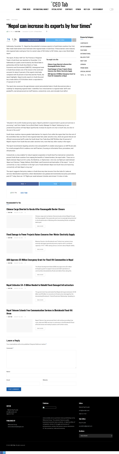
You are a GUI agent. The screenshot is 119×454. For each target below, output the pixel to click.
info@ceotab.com (12, 412)
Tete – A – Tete (85, 75)
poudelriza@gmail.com (85, 426)
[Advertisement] (41, 107)
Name (8, 372)
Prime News (26, 9)
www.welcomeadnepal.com (16, 427)
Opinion (78, 9)
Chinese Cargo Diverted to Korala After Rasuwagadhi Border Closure (60, 65)
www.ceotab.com (48, 418)
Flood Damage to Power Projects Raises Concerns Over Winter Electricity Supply (60, 70)
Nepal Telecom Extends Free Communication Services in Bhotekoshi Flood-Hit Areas (40, 312)
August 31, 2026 (18, 212)
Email (8, 380)
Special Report (57, 9)
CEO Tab (10, 212)
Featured (83, 50)
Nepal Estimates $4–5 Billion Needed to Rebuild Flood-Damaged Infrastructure (40, 285)
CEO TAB (17, 31)
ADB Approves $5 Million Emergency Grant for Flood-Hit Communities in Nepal (61, 75)
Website (45, 380)
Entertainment (98, 9)
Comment (10, 348)
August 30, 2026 (18, 238)
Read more (40, 226)
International (85, 54)
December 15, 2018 (28, 31)
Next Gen (87, 9)
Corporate (69, 9)
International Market (41, 9)
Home (18, 9)
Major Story (85, 57)
